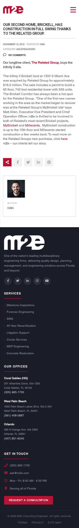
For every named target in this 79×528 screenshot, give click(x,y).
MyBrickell (10, 125)
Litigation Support (18, 332)
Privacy (38, 522)
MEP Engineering (18, 346)
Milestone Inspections (20, 305)
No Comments (17, 55)
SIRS (10, 318)
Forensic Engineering (20, 311)
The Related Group (45, 62)
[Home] (13, 9)
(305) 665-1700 (14, 392)
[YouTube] (47, 281)
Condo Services (17, 339)
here (64, 139)
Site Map (54, 522)
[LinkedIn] (27, 281)
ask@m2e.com (19, 473)
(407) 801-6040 (14, 438)
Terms (23, 522)
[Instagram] (37, 281)
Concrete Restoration (20, 353)
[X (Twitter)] (17, 281)
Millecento (32, 125)
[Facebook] (8, 281)
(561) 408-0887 (14, 415)
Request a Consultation (28, 500)
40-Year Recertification (21, 325)
